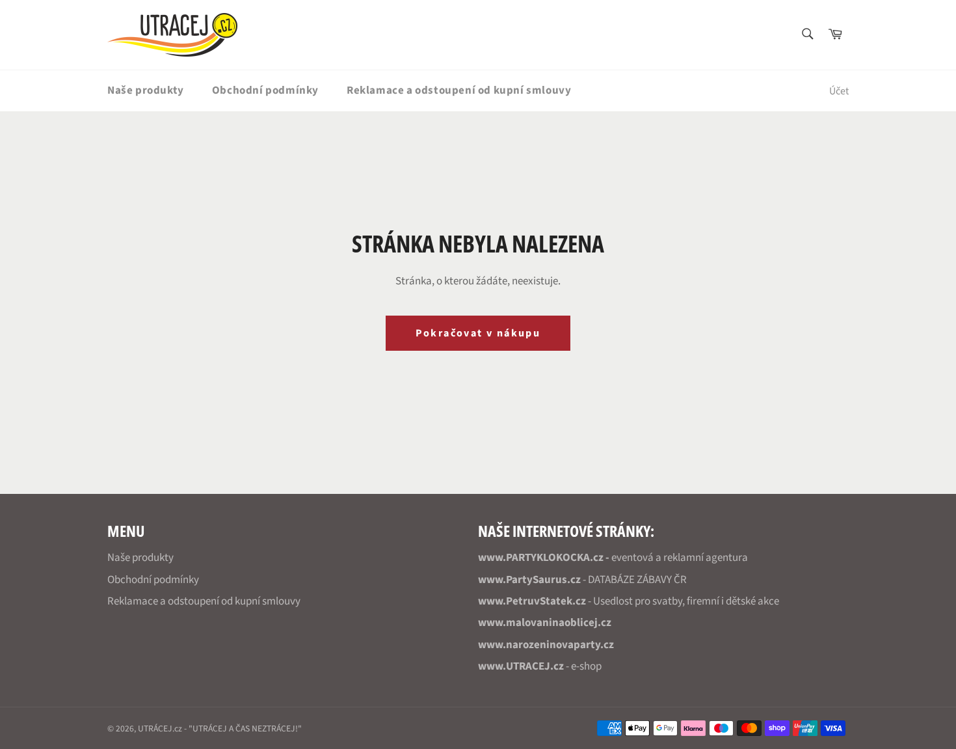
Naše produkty (145, 90)
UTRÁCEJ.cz (160, 728)
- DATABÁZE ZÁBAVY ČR (582, 580)
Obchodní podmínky (265, 90)
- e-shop (540, 666)
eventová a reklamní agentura (613, 557)
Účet (839, 91)
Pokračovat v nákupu (478, 333)
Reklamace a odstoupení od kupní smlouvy (459, 90)
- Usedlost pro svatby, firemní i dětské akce (628, 601)
